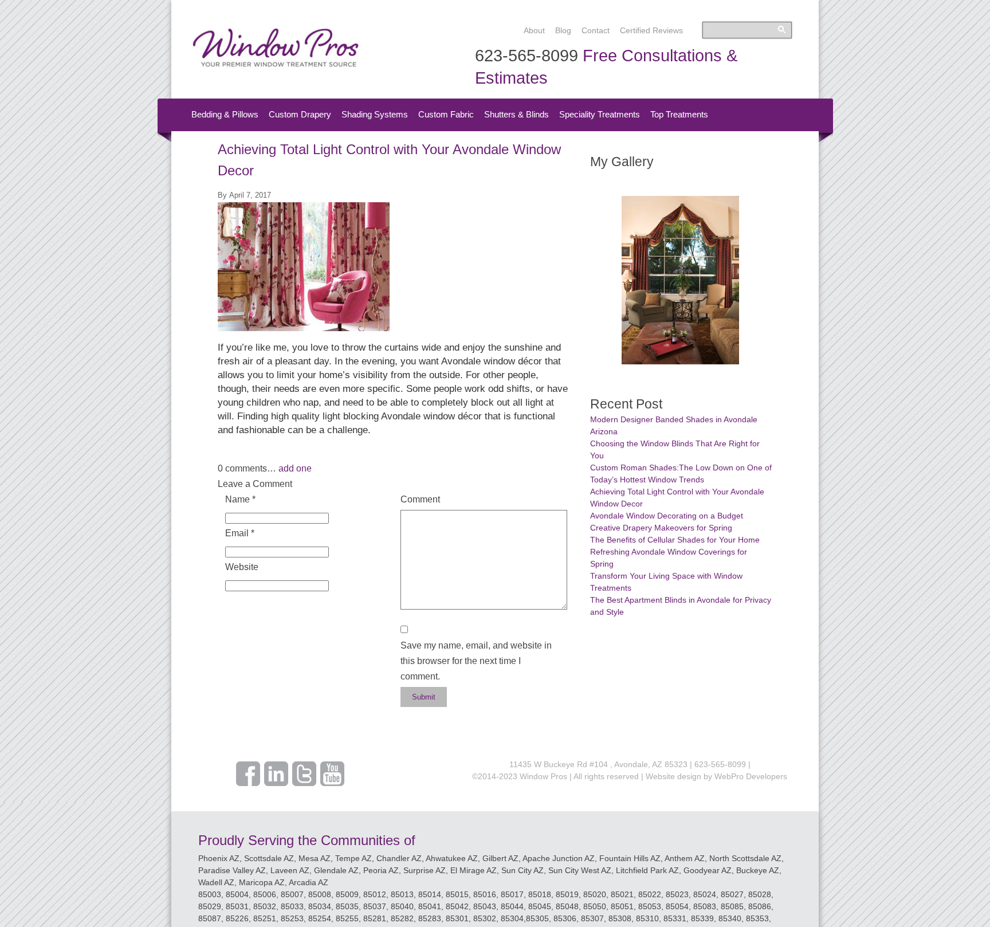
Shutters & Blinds (516, 114)
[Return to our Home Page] (275, 66)
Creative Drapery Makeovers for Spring (661, 527)
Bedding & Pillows (224, 114)
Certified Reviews (651, 30)
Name (240, 499)
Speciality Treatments (599, 114)
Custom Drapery (300, 114)
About (534, 30)
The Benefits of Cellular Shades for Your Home (675, 539)
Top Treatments (679, 114)
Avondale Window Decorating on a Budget (666, 515)
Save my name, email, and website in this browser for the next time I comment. (476, 661)
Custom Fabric (446, 114)
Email (239, 533)
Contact (596, 30)
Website (241, 567)
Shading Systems (374, 114)
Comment (420, 499)
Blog (563, 30)
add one (295, 468)
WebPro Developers (750, 776)
